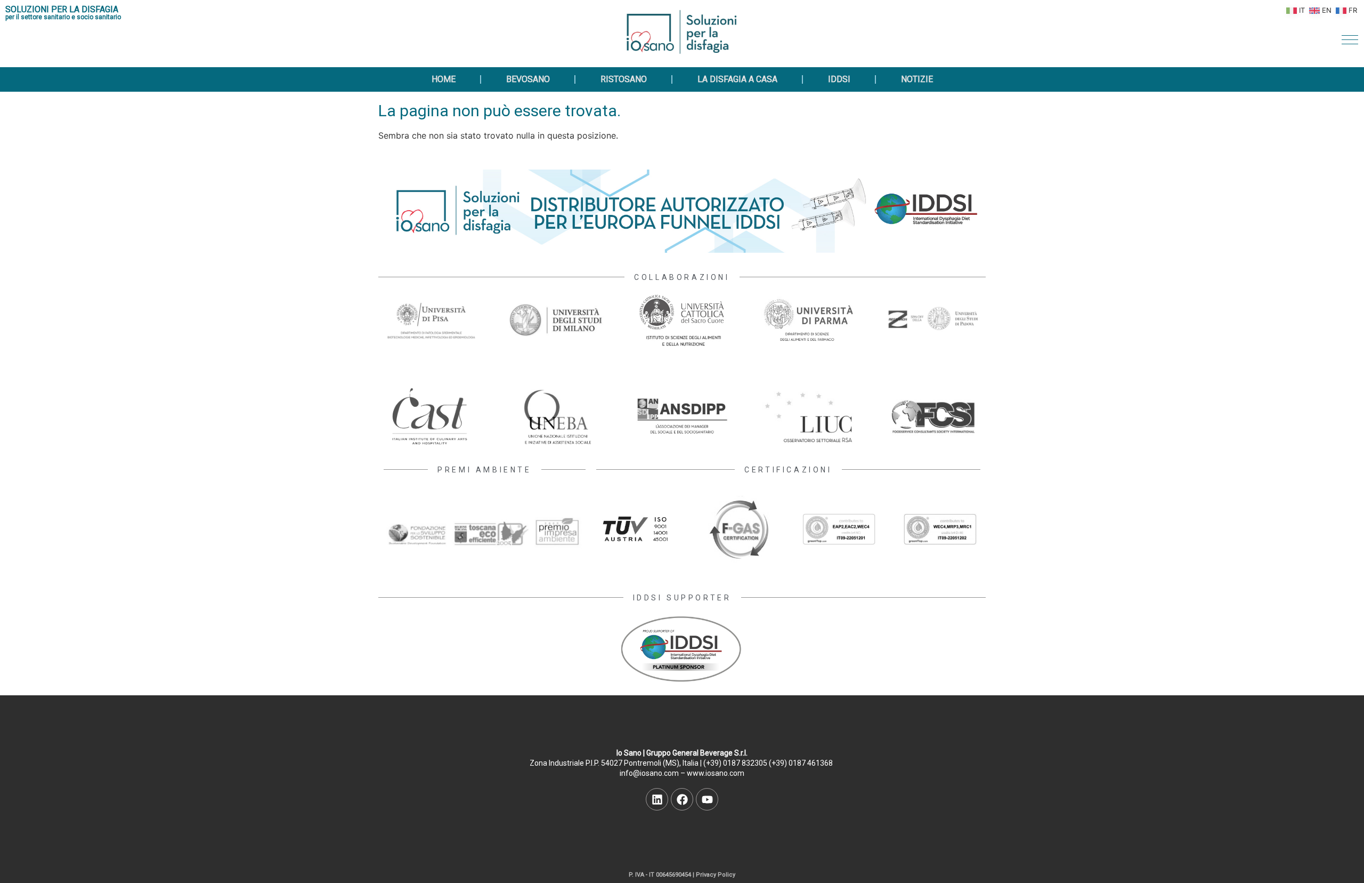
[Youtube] (707, 799)
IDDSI (839, 79)
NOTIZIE (917, 79)
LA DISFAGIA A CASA (737, 79)
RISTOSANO (623, 79)
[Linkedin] (657, 799)
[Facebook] (682, 799)
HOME (444, 79)
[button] (1350, 40)
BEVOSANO (528, 79)
